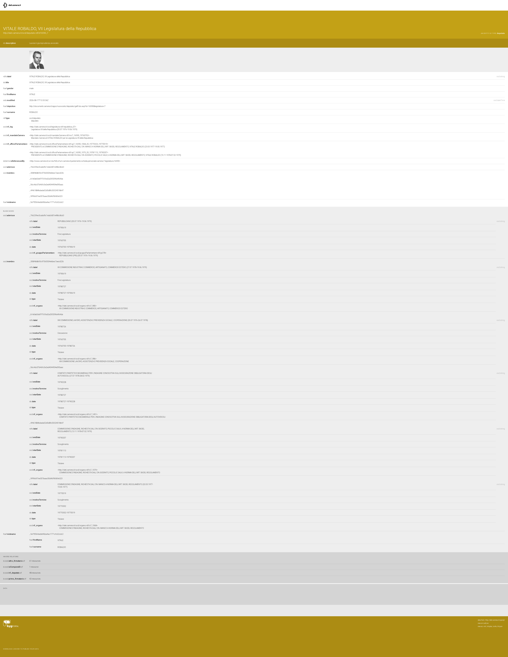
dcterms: (13, 161)
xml (485, 626)
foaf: (8, 88)
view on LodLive (483, 623)
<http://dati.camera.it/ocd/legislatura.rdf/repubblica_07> (53, 128)
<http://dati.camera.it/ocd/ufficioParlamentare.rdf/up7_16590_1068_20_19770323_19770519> (97, 145)
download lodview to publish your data (21, 649)
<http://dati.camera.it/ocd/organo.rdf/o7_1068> (101, 526)
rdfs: (7, 76)
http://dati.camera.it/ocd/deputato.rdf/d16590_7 (25, 33)
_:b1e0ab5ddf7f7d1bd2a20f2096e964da (46, 179)
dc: (9, 43)
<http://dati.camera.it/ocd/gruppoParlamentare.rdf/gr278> (82, 254)
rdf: (6, 118)
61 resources (34, 561)
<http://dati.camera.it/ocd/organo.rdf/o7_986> (93, 360)
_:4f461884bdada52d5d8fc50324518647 (46, 190)
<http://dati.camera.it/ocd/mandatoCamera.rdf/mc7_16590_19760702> (61, 136)
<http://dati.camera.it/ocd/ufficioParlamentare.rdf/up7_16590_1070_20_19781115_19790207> (105, 153)
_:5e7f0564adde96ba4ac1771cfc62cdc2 (46, 202)
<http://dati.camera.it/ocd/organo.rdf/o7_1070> (109, 471)
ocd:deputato (34, 119)
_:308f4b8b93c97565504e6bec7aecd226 (46, 173)
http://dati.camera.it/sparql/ (495, 620)
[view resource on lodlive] (503, 17)
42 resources (34, 579)
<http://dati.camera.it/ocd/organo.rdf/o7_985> (93, 307)
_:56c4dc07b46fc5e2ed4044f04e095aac (46, 185)
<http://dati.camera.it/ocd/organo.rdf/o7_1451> (111, 415)
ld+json (499, 626)
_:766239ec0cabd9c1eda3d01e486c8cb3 (46, 167)
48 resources (34, 573)
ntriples (489, 626)
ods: (9, 100)
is (14, 561)
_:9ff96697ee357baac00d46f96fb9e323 (45, 196)
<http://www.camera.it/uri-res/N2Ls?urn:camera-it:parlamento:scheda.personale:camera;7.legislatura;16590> (74, 161)
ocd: (8, 127)
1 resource (33, 567)
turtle (494, 626)
